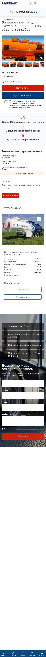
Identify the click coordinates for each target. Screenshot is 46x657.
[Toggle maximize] (41, 38)
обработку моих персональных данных (30, 439)
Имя (4, 389)
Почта (4, 413)
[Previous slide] (6, 47)
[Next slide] (39, 47)
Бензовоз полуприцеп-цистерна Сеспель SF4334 (20, 253)
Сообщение (7, 424)
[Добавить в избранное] (39, 219)
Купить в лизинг (23, 308)
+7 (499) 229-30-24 (26, 12)
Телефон (5, 401)
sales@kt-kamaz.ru (23, 107)
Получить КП (23, 300)
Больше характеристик (23, 173)
